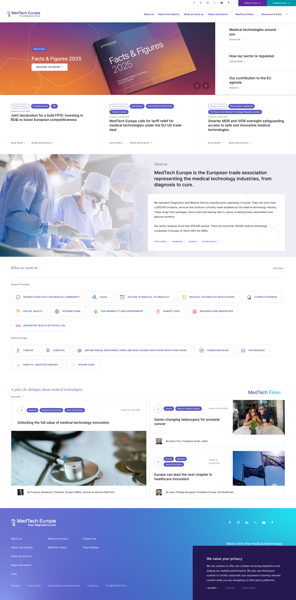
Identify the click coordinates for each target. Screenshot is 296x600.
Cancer (169, 408)
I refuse (230, 588)
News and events (218, 14)
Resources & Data (271, 14)
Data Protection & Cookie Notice (64, 585)
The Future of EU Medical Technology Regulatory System (235, 112)
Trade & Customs (119, 112)
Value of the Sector (74, 410)
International (137, 106)
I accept (212, 588)
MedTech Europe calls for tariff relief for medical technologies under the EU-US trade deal (145, 125)
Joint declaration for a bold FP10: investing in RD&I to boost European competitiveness (47, 117)
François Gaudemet (41, 492)
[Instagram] (200, 3)
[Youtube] (221, 3)
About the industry (168, 14)
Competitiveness (40, 106)
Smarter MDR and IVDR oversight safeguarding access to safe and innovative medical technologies (246, 125)
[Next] (206, 86)
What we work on (194, 14)
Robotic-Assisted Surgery (188, 408)
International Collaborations (160, 106)
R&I (54, 106)
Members (16, 585)
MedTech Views (245, 14)
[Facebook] (193, 3)
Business (32, 410)
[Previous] (197, 86)
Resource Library (58, 538)
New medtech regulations (241, 106)
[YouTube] (263, 522)
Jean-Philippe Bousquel (182, 492)
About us (149, 14)
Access (169, 459)
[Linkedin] (207, 3)
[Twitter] (214, 3)
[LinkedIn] (246, 522)
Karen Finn (175, 441)
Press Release (91, 547)
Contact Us (89, 538)
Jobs (14, 573)
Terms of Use (34, 585)
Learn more (248, 588)
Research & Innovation (51, 410)
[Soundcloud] (228, 3)
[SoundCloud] (272, 522)
